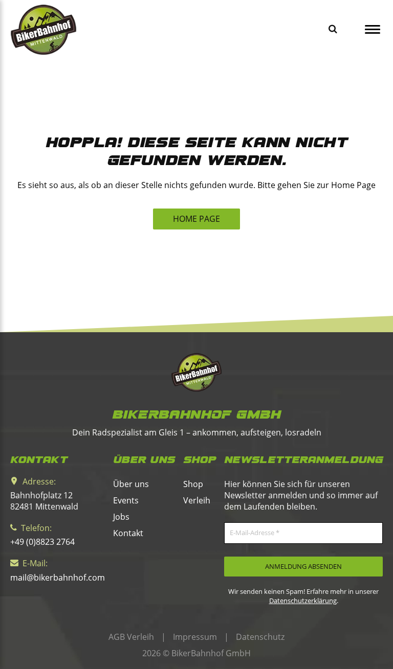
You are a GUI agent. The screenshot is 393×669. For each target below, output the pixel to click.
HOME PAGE (196, 218)
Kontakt (128, 533)
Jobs (121, 516)
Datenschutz (260, 636)
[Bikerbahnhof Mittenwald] (196, 372)
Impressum (195, 636)
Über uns (131, 484)
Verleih (196, 500)
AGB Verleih (131, 636)
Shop (193, 484)
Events (126, 500)
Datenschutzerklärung (303, 600)
